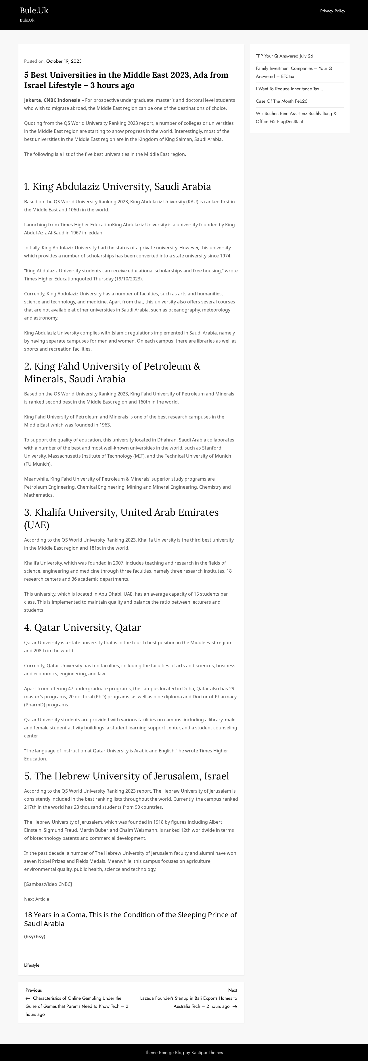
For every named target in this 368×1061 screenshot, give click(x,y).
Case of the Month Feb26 (281, 101)
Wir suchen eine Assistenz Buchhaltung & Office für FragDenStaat (296, 117)
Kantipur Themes (207, 1052)
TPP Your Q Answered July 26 (284, 56)
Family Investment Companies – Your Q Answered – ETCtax (294, 72)
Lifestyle (31, 965)
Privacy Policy (332, 11)
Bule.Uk (34, 10)
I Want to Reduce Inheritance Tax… (289, 88)
